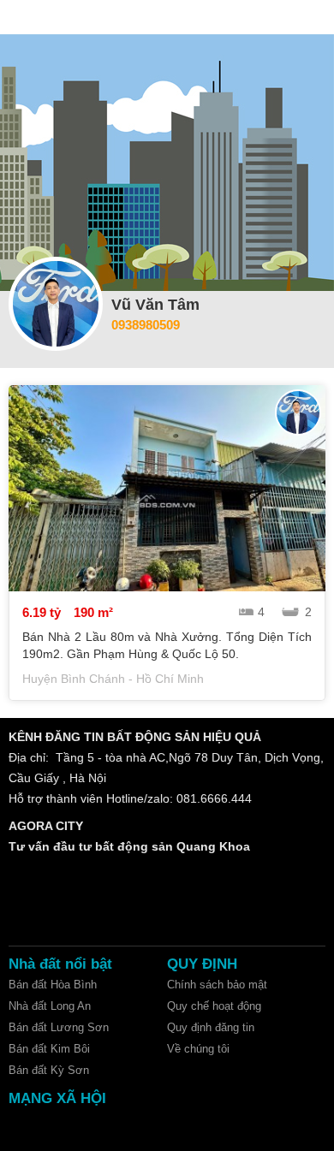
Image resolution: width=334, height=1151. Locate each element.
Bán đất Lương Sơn (59, 1027)
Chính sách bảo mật (217, 984)
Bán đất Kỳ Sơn (49, 1070)
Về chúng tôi (198, 1048)
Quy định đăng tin (210, 1027)
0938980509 (145, 324)
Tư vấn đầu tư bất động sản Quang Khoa (129, 846)
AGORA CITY (46, 826)
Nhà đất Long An (50, 1006)
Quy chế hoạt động (214, 1006)
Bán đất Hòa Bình (53, 984)
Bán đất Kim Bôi (49, 1048)
